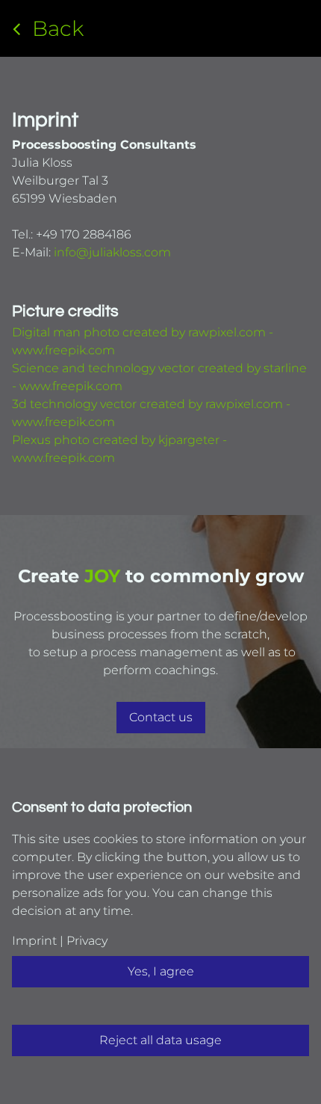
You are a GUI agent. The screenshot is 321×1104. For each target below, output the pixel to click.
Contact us (161, 717)
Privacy (85, 941)
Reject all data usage (160, 1040)
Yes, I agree (161, 971)
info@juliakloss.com (112, 252)
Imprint (34, 941)
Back (58, 28)
